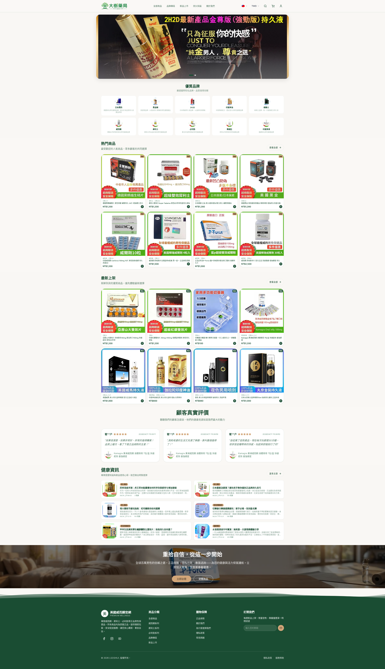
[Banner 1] (190, 75)
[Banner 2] (194, 75)
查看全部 (273, 147)
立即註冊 (181, 578)
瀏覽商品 (203, 578)
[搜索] (265, 6)
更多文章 (273, 473)
